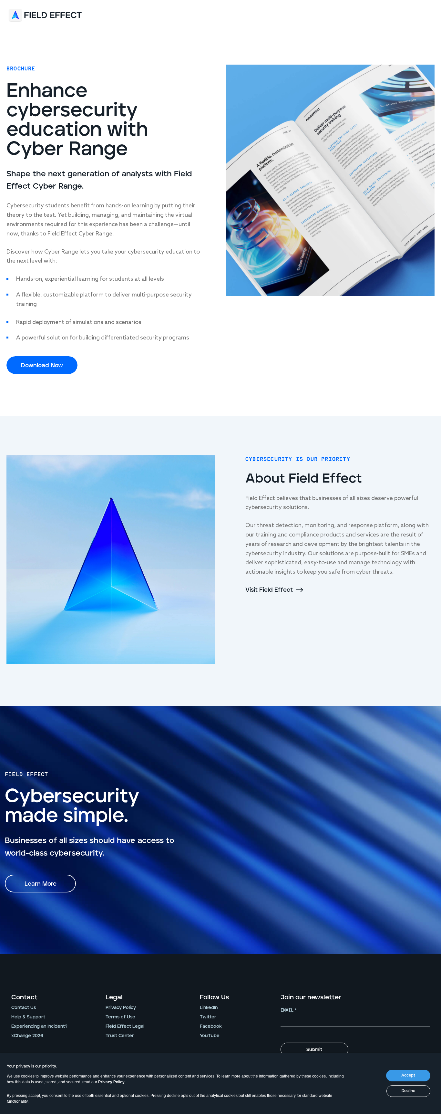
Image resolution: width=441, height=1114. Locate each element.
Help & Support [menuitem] (28, 1017)
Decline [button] (408, 1091)
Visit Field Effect (269, 590)
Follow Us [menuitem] (214, 997)
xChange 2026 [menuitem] (27, 1036)
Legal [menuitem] (114, 997)
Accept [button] (408, 1075)
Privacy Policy (111, 1082)
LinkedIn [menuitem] (209, 1007)
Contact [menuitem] (24, 997)
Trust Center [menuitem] (120, 1036)
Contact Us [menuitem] (23, 1007)
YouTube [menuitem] (210, 1036)
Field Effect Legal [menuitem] (125, 1026)
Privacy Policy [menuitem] (121, 1007)
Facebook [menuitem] (211, 1026)
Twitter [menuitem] (208, 1017)
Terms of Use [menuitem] (120, 1017)
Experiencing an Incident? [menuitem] (39, 1026)
